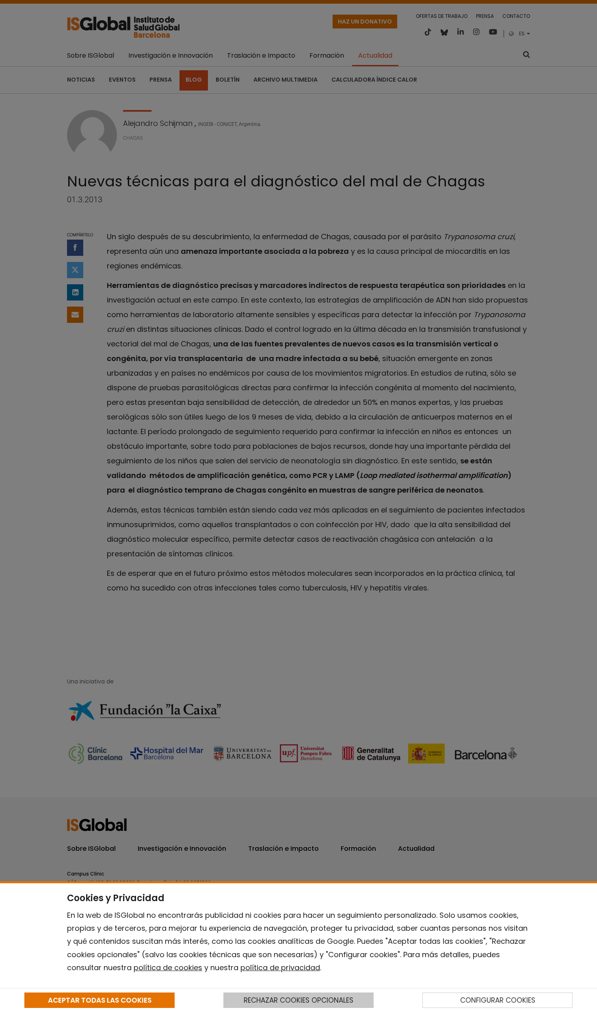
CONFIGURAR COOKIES (497, 1000)
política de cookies (168, 967)
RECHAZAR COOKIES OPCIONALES (298, 1000)
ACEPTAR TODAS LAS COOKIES (99, 1000)
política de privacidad (280, 967)
